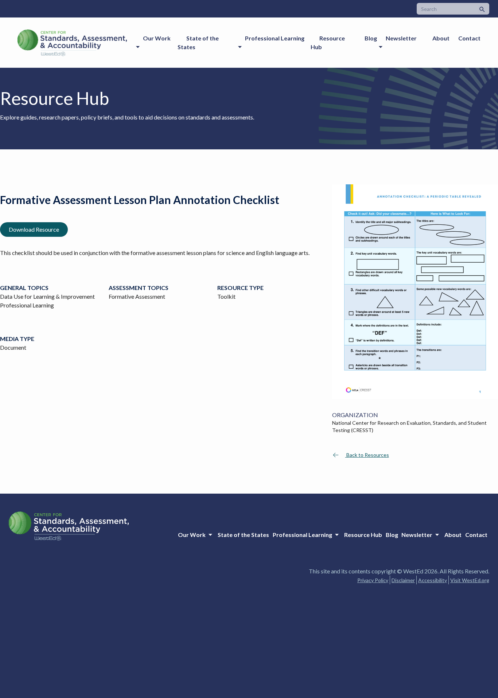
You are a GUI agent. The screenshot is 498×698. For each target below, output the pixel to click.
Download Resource (34, 229)
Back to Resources (367, 455)
